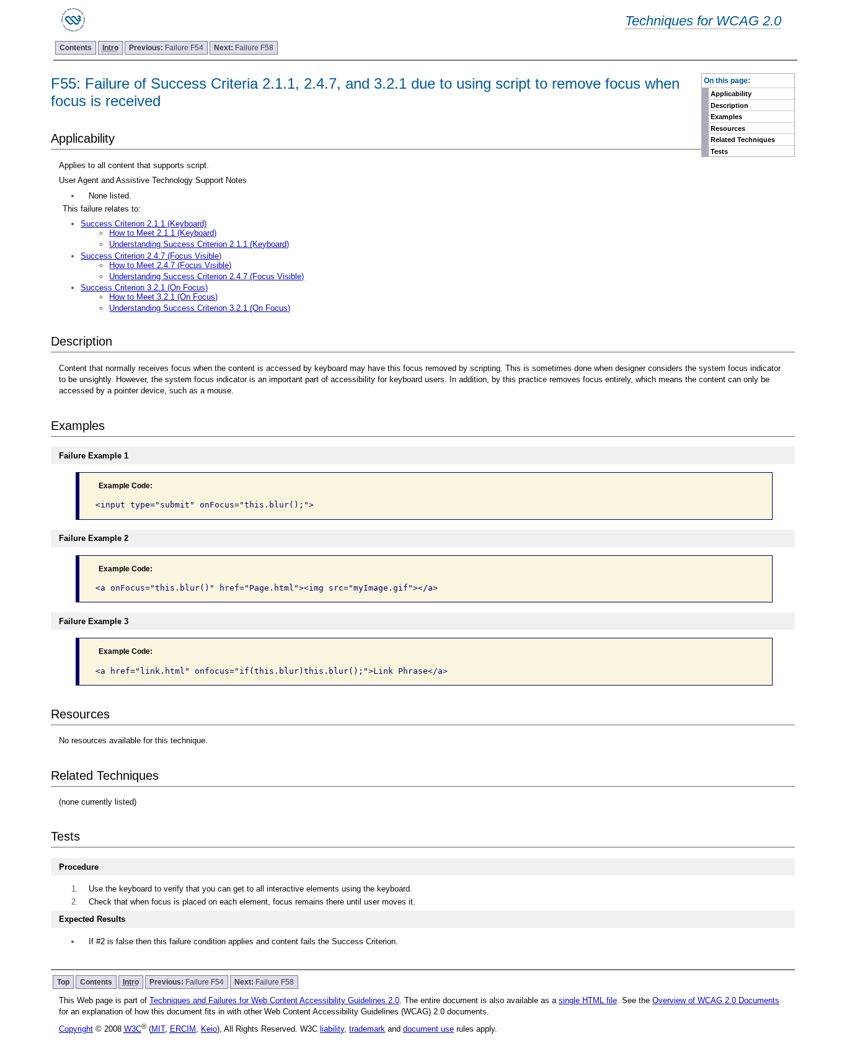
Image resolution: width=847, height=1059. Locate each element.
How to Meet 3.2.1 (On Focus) (163, 297)
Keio (209, 1029)
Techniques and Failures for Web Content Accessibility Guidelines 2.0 (274, 1000)
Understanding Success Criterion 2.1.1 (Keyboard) (199, 244)
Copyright (76, 1029)
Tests (719, 151)
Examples (726, 116)
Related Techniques (743, 139)
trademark (367, 1029)
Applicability (731, 93)
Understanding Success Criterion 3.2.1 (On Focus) (199, 308)
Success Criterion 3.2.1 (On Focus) (144, 287)
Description (729, 105)
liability (332, 1029)
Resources (728, 128)
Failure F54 (166, 47)
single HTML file (588, 1000)
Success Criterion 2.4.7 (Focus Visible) (151, 256)
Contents (76, 47)
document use (428, 1029)
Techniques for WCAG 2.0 (703, 21)
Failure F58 (243, 47)
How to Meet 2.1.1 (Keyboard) (162, 233)
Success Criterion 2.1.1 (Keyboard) (143, 223)
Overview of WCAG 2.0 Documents (715, 1000)
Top (63, 982)
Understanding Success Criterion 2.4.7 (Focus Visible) (206, 276)
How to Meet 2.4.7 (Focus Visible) (170, 265)
